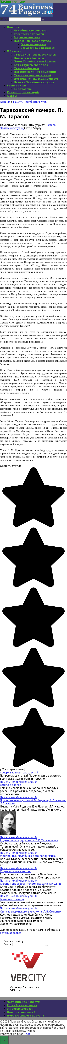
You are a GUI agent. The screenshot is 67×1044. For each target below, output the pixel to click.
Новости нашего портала (32, 40)
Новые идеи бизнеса (29, 58)
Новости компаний (21, 1012)
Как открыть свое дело (31, 65)
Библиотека (23, 89)
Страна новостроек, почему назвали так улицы (31, 883)
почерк (4, 772)
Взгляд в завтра (10, 784)
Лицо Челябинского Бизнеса (35, 61)
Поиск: (4, 18)
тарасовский (29, 772)
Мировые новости (27, 37)
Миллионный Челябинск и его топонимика (28, 855)
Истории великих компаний (35, 71)
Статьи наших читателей (32, 75)
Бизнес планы (17, 85)
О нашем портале (33, 44)
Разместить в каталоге (38, 47)
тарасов (15, 772)
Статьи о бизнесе (26, 68)
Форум (12, 95)
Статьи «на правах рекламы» (35, 54)
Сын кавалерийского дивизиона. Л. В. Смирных (30, 911)
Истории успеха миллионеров (36, 78)
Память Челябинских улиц (34, 82)
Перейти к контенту (13, 1)
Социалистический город (16, 871)
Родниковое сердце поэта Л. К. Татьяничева (29, 840)
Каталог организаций (23, 92)
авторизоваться (10, 932)
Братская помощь (12, 899)
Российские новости (29, 34)
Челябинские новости (30, 30)
